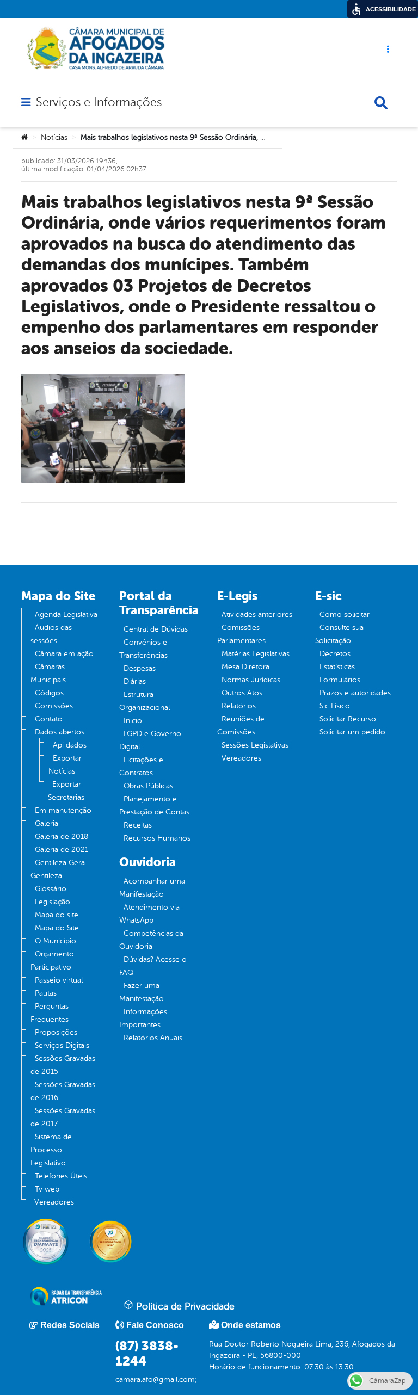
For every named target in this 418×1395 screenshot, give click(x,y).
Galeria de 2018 (61, 836)
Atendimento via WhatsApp (149, 913)
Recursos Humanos (157, 838)
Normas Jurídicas (251, 680)
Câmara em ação (64, 654)
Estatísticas (337, 667)
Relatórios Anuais (153, 1038)
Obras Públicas (148, 786)
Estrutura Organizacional (144, 701)
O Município (55, 941)
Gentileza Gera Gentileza (57, 869)
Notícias (54, 137)
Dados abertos (59, 732)
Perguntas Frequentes (49, 1012)
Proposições (56, 1032)
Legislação (52, 902)
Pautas (46, 993)
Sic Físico (334, 706)
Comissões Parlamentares (241, 634)
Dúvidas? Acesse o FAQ (153, 966)
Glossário (50, 889)
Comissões (54, 706)
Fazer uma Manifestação (141, 992)
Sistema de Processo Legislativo (51, 1150)
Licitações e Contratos (141, 766)
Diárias (135, 681)
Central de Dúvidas (156, 629)
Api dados (70, 745)
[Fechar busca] (381, 103)
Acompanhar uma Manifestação (152, 887)
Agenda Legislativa (66, 614)
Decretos (335, 654)
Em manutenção (63, 810)
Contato (49, 719)
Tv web (47, 1189)
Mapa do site (56, 915)
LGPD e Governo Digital (150, 740)
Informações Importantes (143, 1018)
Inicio (133, 721)
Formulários (339, 680)
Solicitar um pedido (352, 732)
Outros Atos (242, 693)
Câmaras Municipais (48, 673)
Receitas (138, 825)
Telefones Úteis (61, 1176)
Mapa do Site (57, 928)
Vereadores (54, 1202)
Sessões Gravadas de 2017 (62, 1117)
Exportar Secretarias (66, 790)
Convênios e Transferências (143, 648)
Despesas (140, 668)
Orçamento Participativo (52, 960)
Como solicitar (344, 614)
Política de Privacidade (184, 1306)
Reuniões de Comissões (241, 725)
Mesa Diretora (245, 667)
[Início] (24, 137)
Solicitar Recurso (347, 719)
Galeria (46, 823)
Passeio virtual (59, 980)
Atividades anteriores (257, 614)
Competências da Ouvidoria (151, 939)
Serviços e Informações (99, 102)
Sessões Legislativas (255, 745)
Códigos (49, 693)
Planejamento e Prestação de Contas (154, 805)
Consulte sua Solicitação (339, 634)
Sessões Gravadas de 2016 (62, 1091)
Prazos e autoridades (355, 693)
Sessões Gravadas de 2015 (62, 1065)
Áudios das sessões (51, 634)
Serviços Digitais (62, 1045)
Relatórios (239, 706)
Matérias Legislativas (256, 654)
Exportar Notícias (65, 764)
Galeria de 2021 (61, 849)
